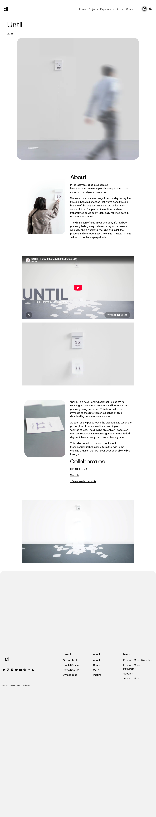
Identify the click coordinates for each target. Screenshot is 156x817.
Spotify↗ (128, 673)
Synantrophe (70, 674)
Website (74, 475)
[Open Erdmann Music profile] (32, 670)
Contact (130, 9)
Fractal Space (71, 665)
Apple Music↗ (131, 678)
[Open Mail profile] (20, 670)
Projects (93, 9)
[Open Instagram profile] (12, 670)
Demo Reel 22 (71, 670)
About (120, 9)
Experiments (107, 9)
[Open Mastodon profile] (8, 670)
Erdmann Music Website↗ (137, 660)
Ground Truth (70, 660)
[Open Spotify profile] (24, 670)
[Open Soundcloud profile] (28, 670)
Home (82, 9)
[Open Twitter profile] (3, 670)
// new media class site (83, 481)
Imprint (97, 674)
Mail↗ (96, 670)
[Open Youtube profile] (16, 670)
